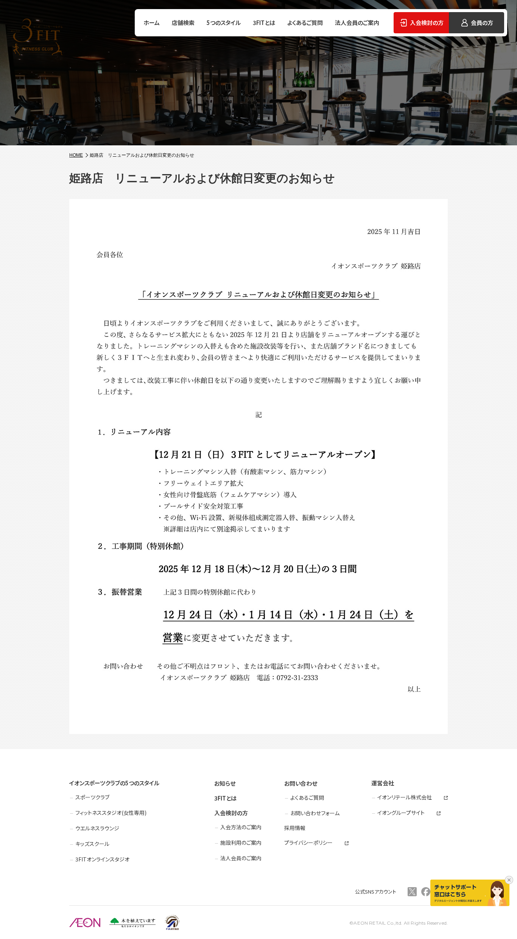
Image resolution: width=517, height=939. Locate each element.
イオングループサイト (401, 812)
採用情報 (294, 828)
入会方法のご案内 (241, 827)
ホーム (151, 22)
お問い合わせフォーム (314, 813)
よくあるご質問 (305, 22)
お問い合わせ (300, 783)
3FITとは (264, 22)
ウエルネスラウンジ (97, 828)
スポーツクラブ (92, 797)
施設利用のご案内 (241, 842)
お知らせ (224, 783)
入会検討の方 (231, 813)
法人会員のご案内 (357, 22)
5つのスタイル (224, 22)
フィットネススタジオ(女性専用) (110, 812)
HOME (76, 155)
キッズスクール (92, 843)
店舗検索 (183, 22)
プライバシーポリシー (308, 842)
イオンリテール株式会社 (404, 797)
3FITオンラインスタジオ (102, 859)
